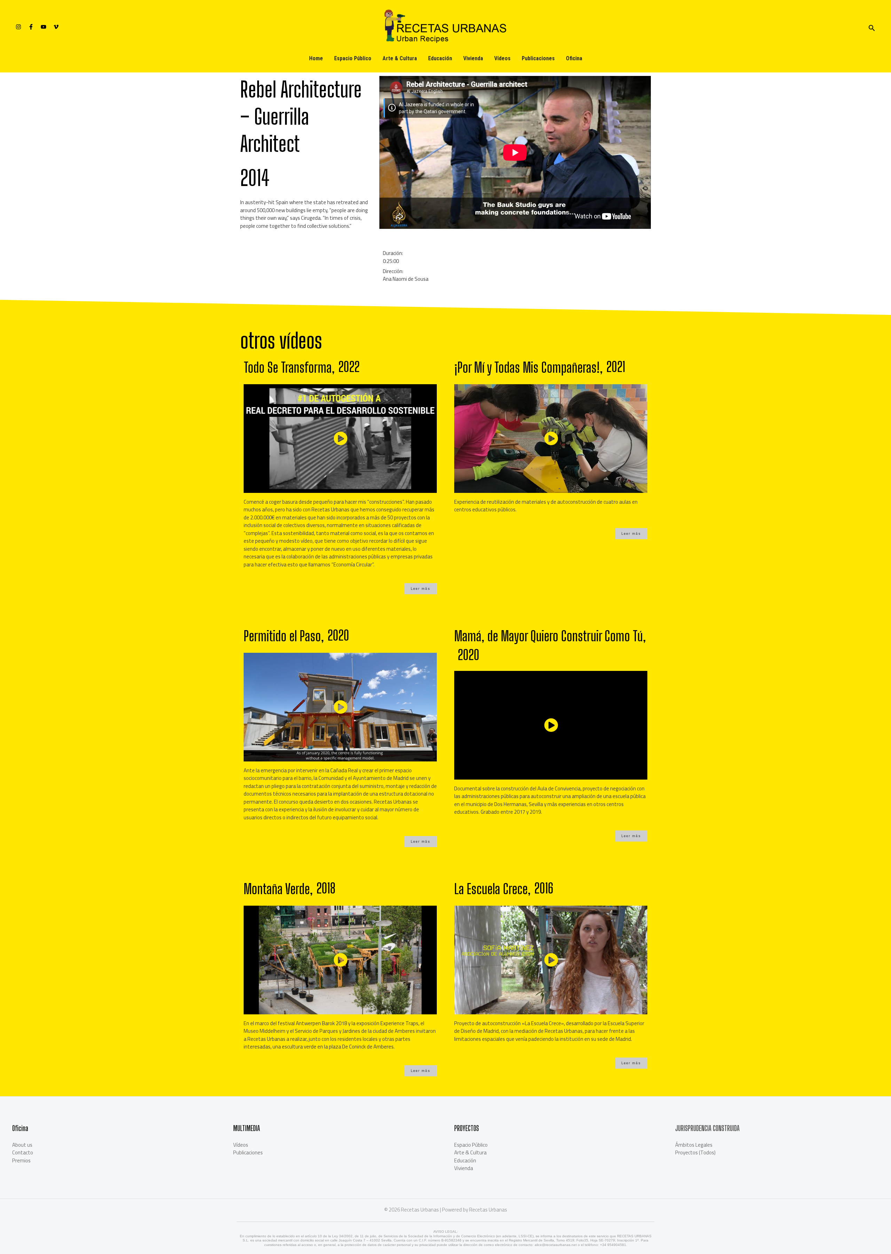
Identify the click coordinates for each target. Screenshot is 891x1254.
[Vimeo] (56, 27)
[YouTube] (43, 27)
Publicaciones (538, 58)
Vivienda (473, 58)
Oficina (574, 58)
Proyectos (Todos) (695, 1152)
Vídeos (502, 58)
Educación (440, 58)
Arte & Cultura (400, 58)
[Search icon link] (871, 26)
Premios (21, 1160)
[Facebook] (31, 27)
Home (316, 58)
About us (22, 1145)
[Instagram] (18, 27)
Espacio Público (352, 58)
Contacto (22, 1152)
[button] (420, 588)
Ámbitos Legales (693, 1145)
